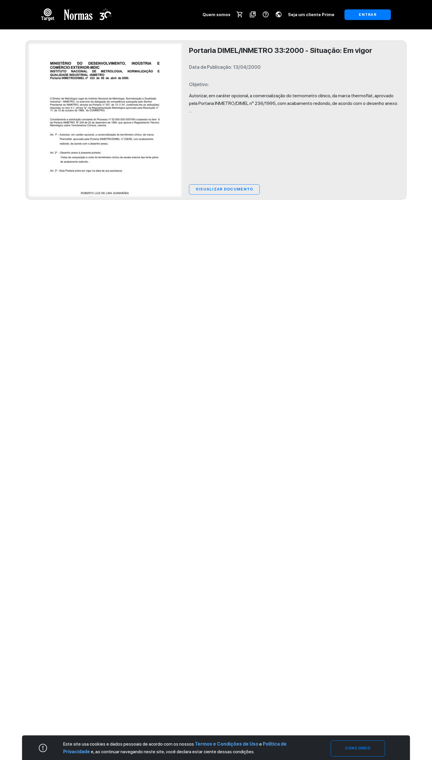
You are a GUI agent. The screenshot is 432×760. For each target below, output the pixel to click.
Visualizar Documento (224, 189)
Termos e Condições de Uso (226, 744)
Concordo (358, 748)
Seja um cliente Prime (311, 14)
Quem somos (216, 14)
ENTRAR (367, 14)
